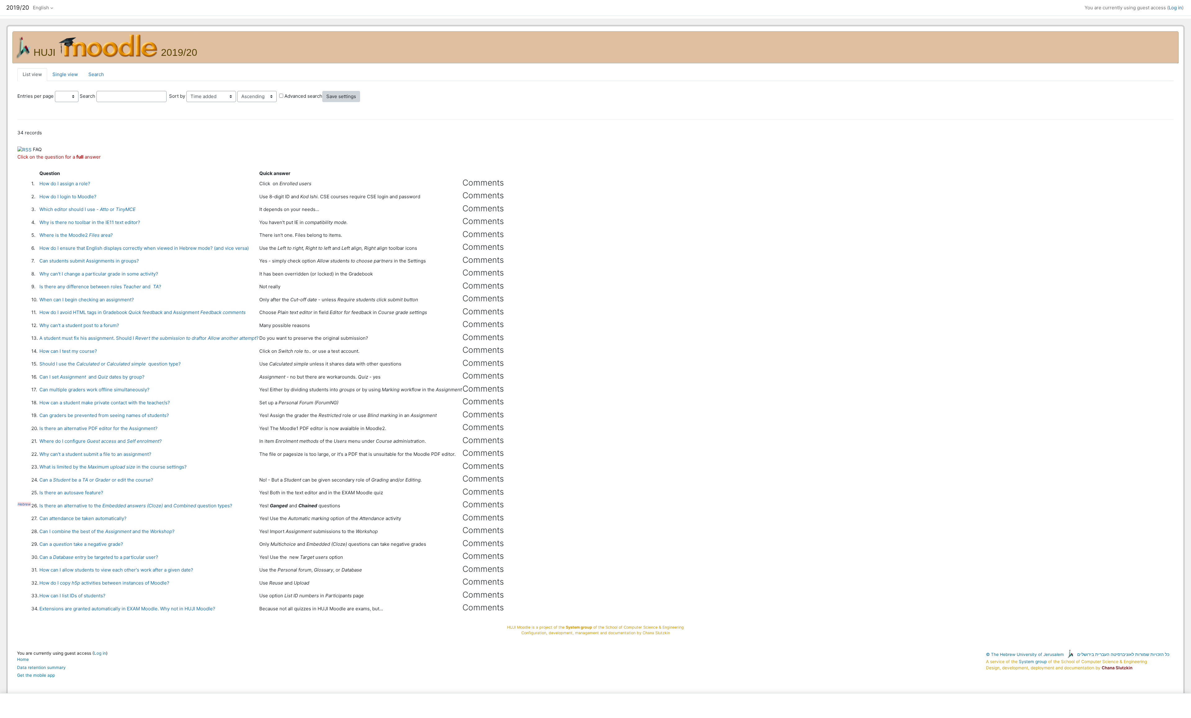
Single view (65, 74)
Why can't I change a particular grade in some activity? (98, 274)
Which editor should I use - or (87, 209)
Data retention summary (41, 667)
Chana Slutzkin (1117, 667)
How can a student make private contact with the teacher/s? (104, 403)
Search (96, 74)
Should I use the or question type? (110, 364)
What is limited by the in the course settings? (113, 467)
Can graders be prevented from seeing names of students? (104, 415)
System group (1033, 661)
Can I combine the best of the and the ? (107, 531)
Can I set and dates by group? (92, 377)
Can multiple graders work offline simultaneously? (94, 390)
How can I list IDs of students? (72, 596)
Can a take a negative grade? (81, 544)
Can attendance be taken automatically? (83, 518)
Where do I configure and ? (100, 441)
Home (23, 659)
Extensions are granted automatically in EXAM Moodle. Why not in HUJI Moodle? (127, 609)
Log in (1175, 8)
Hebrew (24, 504)
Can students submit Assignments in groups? (89, 261)
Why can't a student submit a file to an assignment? (95, 454)
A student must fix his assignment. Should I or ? (149, 338)
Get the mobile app (36, 675)
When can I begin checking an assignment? (86, 300)
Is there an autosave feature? (71, 493)
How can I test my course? (68, 351)
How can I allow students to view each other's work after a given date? (116, 570)
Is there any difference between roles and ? (100, 286)
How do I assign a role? (64, 183)
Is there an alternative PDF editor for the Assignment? (98, 428)
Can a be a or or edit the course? (96, 480)
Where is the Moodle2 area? (76, 235)
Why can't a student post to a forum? (79, 325)
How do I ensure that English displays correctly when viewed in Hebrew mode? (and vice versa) (144, 248)
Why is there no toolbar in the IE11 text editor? (89, 222)
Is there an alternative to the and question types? (135, 506)
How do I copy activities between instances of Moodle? (104, 583)
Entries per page (35, 96)
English (41, 8)
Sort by (177, 96)
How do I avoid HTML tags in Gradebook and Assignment (142, 312)
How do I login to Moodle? (67, 197)
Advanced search (303, 96)
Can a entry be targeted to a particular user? (98, 557)
